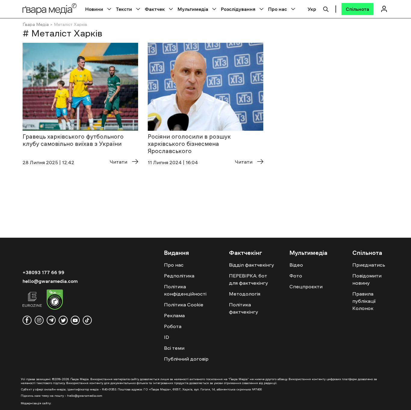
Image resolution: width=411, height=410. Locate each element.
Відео (296, 264)
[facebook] (27, 320)
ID (166, 337)
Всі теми (174, 348)
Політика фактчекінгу (243, 308)
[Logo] (50, 8)
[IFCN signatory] (55, 300)
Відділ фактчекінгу (251, 264)
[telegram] (51, 320)
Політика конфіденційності (185, 290)
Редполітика (179, 275)
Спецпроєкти (306, 286)
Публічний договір (186, 358)
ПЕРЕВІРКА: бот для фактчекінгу (248, 279)
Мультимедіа (193, 9)
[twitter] (63, 320)
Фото (295, 275)
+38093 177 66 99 (43, 272)
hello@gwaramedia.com (50, 281)
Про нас (277, 9)
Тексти (124, 9)
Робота (172, 326)
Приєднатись (368, 264)
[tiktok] (87, 320)
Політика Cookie (183, 304)
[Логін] (383, 9)
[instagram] (39, 320)
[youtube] (75, 320)
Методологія (244, 293)
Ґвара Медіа (36, 24)
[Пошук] (325, 8)
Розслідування (238, 9)
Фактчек (155, 9)
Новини (94, 9)
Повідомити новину (367, 279)
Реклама (174, 315)
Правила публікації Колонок (363, 301)
